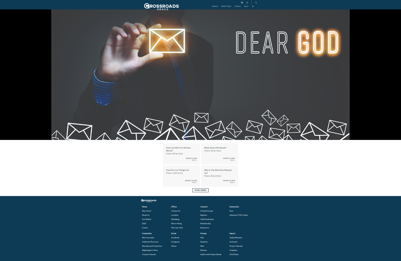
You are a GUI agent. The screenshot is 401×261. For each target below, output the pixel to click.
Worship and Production (152, 246)
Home (144, 207)
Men (202, 246)
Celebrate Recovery (150, 242)
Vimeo (173, 246)
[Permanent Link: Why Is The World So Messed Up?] (219, 176)
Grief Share (234, 254)
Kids (202, 237)
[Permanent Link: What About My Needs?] (219, 153)
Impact (232, 233)
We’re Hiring (176, 223)
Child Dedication (207, 219)
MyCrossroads (148, 237)
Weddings (175, 219)
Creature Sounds (149, 254)
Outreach (233, 242)
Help (246, 6)
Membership (205, 223)
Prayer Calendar (236, 246)
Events (145, 227)
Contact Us (175, 211)
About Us (146, 215)
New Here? (146, 211)
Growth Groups (206, 211)
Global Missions (235, 237)
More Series (200, 190)
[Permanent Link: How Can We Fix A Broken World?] (181, 153)
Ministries (226, 6)
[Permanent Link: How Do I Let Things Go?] (181, 176)
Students (204, 242)
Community (147, 233)
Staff (144, 223)
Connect (204, 207)
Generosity (234, 207)
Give (231, 211)
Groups (203, 233)
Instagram (175, 242)
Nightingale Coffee (150, 250)
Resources (204, 227)
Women (203, 250)
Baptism (203, 215)
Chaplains (233, 250)
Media (215, 6)
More (251, 7)
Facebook (175, 237)
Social (173, 233)
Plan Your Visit (177, 227)
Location (174, 215)
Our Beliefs (146, 219)
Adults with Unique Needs (210, 254)
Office (174, 207)
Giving (237, 6)
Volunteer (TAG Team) (238, 215)
